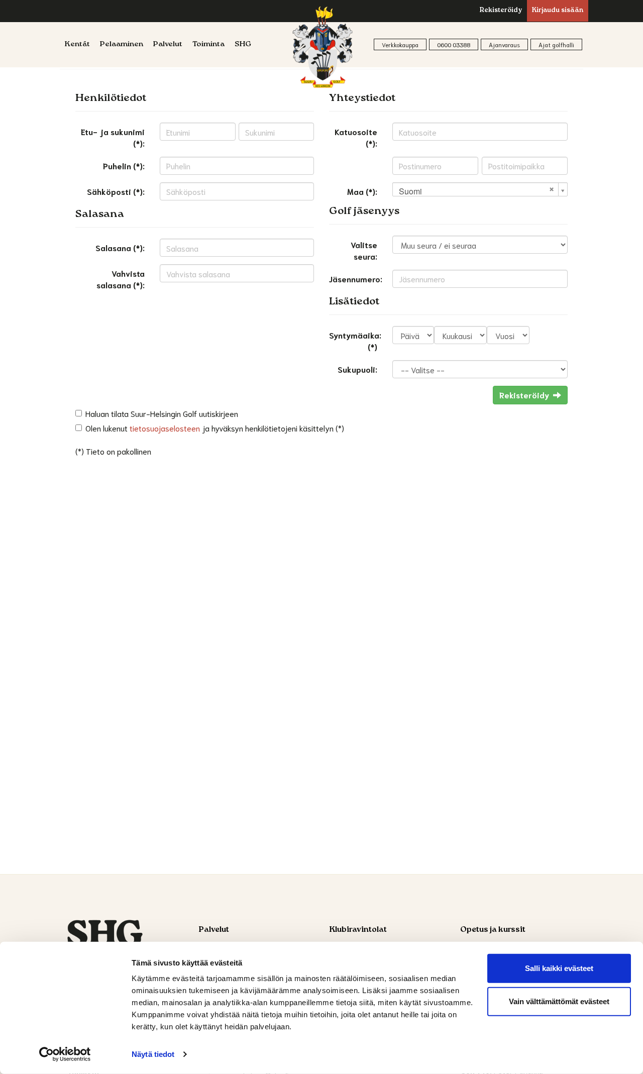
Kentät (77, 44)
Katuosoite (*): (356, 137)
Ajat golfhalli (556, 44)
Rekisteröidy (501, 11)
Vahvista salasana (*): (120, 279)
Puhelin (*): (124, 165)
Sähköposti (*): (116, 191)
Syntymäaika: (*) (355, 341)
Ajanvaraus (504, 44)
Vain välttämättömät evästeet (559, 1001)
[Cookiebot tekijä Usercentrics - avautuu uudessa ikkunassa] (65, 1054)
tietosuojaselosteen (165, 427)
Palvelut (167, 44)
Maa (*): (362, 191)
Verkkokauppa (400, 44)
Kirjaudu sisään (557, 11)
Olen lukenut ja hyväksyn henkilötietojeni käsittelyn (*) (214, 427)
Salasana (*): (120, 247)
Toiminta (208, 44)
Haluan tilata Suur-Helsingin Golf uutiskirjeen (161, 413)
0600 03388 (453, 44)
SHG (243, 44)
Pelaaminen (121, 44)
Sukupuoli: (357, 369)
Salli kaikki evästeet (559, 968)
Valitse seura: (364, 250)
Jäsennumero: (355, 278)
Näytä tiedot (153, 1054)
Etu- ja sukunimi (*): (113, 137)
